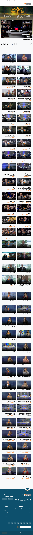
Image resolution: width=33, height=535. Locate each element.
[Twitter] (13, 44)
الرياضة (30, 516)
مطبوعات (14, 512)
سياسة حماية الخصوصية (25, 532)
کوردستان (30, 508)
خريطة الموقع (6, 508)
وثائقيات (23, 510)
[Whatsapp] (4, 44)
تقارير (15, 510)
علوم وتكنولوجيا (22, 512)
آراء (15, 518)
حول (7, 512)
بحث (19, 526)
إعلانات (7, 518)
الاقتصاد (30, 514)
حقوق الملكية (20, 532)
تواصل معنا (6, 514)
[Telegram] (7, 44)
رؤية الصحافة (22, 518)
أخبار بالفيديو (22, 516)
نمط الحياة (22, 508)
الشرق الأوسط (29, 512)
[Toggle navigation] (3, 4)
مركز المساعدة (30, 532)
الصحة (30, 518)
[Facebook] (15, 44)
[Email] (2, 44)
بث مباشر (3, 532)
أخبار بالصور (22, 514)
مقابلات (15, 508)
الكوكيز (16, 532)
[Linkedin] (10, 44)
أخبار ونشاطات (14, 514)
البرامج (15, 516)
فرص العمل (6, 516)
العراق (30, 510)
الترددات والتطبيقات (5, 510)
